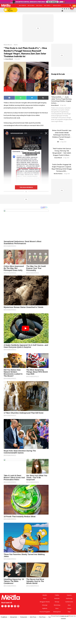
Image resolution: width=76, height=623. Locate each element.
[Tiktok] (69, 9)
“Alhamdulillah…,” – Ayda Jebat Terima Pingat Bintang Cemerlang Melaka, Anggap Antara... (61, 100)
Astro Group (63, 618)
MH (58, 141)
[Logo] (5, 5)
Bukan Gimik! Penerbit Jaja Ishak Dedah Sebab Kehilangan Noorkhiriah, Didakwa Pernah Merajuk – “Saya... (61, 134)
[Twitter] (67, 9)
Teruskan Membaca (26, 187)
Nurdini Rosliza (58, 173)
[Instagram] (64, 9)
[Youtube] (15, 606)
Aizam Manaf (9, 59)
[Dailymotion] (62, 11)
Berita (16, 44)
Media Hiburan (8, 44)
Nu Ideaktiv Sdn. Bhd (64, 616)
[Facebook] (62, 9)
